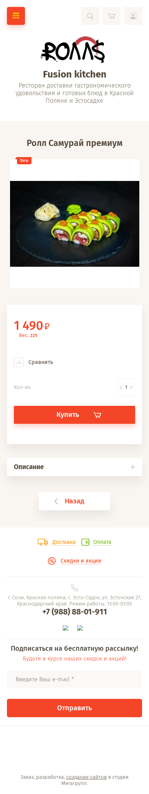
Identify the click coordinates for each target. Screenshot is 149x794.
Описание (29, 467)
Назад (74, 501)
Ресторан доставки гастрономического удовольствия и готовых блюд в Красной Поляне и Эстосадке (75, 93)
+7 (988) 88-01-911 (74, 612)
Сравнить (40, 362)
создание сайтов (86, 777)
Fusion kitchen (74, 74)
